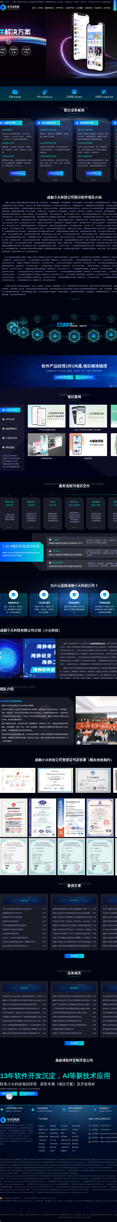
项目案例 (74, 397)
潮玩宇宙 (75, 1144)
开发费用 (42, 1151)
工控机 (71, 1214)
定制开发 (88, 8)
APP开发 (59, 8)
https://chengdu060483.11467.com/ (91, 1184)
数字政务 (64, 1137)
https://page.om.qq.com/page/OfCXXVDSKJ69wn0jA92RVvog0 (24, 1181)
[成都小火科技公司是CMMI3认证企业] (55, 780)
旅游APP (64, 1129)
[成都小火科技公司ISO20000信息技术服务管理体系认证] (100, 817)
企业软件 (75, 1129)
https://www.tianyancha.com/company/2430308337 (52, 1184)
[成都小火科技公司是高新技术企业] (17, 780)
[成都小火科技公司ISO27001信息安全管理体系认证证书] (71, 817)
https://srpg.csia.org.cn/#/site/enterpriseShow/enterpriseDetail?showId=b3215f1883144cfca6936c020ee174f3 (67, 1165)
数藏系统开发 (54, 1129)
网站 (62, 1133)
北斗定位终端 (86, 1217)
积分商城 (42, 1147)
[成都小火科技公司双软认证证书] (93, 780)
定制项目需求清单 (63, 377)
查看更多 (74, 956)
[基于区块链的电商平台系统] (13, 856)
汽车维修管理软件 (63, 1214)
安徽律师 (97, 1214)
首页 (34, 8)
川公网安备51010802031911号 (12, 1198)
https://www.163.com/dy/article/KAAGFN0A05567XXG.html (34, 1187)
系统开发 (24, 988)
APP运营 (64, 1126)
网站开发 (53, 1147)
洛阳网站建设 (104, 1214)
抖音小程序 (76, 1126)
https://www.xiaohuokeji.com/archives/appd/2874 (18, 1192)
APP (73, 1151)
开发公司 (42, 1126)
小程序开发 (69, 8)
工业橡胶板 (77, 1214)
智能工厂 (111, 1214)
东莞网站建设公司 (35, 1214)
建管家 (27, 1214)
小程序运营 (65, 1147)
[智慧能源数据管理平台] (42, 856)
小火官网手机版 (38, 1201)
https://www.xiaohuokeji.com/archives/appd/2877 (74, 1190)
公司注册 (91, 1214)
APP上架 (53, 1140)
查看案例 (46, 422)
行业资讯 (98, 8)
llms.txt (54, 1201)
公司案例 (79, 8)
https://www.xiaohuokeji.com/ (14, 1184)
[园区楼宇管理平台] (100, 856)
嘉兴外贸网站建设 (52, 1214)
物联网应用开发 (89, 1201)
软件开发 (42, 1133)
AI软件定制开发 (69, 1201)
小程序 (52, 1151)
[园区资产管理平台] (71, 856)
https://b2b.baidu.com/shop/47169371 (76, 1179)
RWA (74, 1133)
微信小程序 (98, 1201)
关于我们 (107, 8)
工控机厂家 (84, 1214)
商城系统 (75, 1140)
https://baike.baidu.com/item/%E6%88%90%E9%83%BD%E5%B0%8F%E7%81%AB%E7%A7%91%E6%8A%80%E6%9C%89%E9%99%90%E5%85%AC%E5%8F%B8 (58, 1176)
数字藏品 (75, 1147)
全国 (4, 2)
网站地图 (48, 1201)
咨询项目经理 (16, 173)
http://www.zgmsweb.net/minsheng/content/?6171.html (89, 1187)
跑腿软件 (64, 1151)
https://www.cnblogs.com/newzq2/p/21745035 (15, 1190)
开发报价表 (54, 1133)
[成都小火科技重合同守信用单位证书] (13, 817)
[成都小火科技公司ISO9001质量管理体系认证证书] (42, 817)
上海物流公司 (78, 1217)
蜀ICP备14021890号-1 (32, 1198)
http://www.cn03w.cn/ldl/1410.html (68, 1181)
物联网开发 (49, 8)
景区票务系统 (69, 1217)
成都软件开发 (54, 1137)
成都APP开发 (43, 1137)
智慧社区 (53, 1126)
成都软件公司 (43, 1129)
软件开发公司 (65, 1144)
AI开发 (40, 8)
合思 (63, 1217)
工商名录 (44, 1214)
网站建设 (74, 988)
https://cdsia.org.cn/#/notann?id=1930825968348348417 (94, 1168)
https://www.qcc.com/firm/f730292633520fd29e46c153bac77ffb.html (28, 1179)
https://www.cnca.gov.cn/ (77, 1162)
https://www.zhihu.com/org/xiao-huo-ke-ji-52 (73, 1192)
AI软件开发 (54, 1144)
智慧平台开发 (65, 1140)
